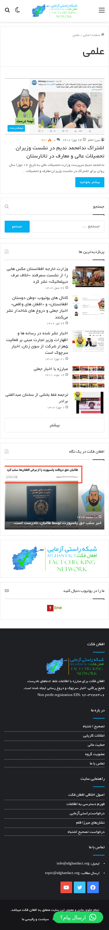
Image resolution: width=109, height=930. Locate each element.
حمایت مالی (96, 745)
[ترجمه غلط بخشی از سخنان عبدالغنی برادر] (88, 403)
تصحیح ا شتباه (94, 727)
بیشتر (54, 425)
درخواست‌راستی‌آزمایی (87, 814)
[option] (54, 498)
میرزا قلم (94, 140)
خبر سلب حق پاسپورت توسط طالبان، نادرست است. (57, 523)
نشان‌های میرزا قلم (90, 823)
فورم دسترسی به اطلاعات (86, 804)
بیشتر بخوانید (90, 182)
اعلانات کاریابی (94, 736)
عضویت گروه (95, 755)
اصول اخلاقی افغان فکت (86, 795)
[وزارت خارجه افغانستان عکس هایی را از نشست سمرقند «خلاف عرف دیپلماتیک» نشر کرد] (88, 277)
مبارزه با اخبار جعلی (51, 369)
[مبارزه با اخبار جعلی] (88, 377)
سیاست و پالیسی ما (35, 919)
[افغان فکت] (54, 11)
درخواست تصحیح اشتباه (86, 832)
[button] (78, 917)
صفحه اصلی (92, 35)
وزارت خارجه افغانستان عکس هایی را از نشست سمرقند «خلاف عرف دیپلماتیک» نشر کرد (37, 275)
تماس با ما (97, 764)
